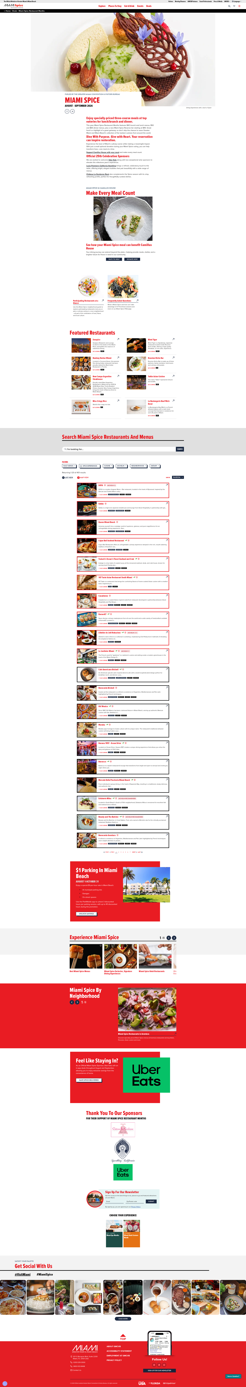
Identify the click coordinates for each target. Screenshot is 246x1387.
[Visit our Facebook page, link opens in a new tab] (159, 1365)
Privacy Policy (135, 1207)
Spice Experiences (90, 466)
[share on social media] (72, 111)
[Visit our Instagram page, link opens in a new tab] (154, 1365)
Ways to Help (114, 259)
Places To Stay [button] (114, 6)
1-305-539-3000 (79, 1362)
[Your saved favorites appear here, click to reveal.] (234, 6)
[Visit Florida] (154, 1383)
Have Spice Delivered (89, 1080)
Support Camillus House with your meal (102, 152)
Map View (84, 477)
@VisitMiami (23, 1274)
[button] (229, 6)
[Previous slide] (169, 938)
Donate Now (132, 259)
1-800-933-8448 (79, 1366)
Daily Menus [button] (68, 466)
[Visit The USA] (142, 1383)
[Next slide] (174, 938)
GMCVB (226, 1)
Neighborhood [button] (137, 466)
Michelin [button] (120, 466)
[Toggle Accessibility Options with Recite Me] (239, 6)
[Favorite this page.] (67, 111)
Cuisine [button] (107, 466)
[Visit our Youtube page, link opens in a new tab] (164, 1365)
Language (237, 1)
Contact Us (77, 1370)
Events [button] (140, 6)
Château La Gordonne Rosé (97, 174)
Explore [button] (102, 6)
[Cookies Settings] (4, 1383)
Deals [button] (148, 6)
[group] (114, 1233)
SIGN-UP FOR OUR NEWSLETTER (159, 1370)
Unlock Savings (86, 914)
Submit (151, 1201)
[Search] (180, 449)
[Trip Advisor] (169, 1383)
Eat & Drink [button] (129, 6)
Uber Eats (112, 159)
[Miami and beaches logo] (85, 1349)
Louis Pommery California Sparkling (101, 165)
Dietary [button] (154, 466)
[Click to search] (65, 449)
